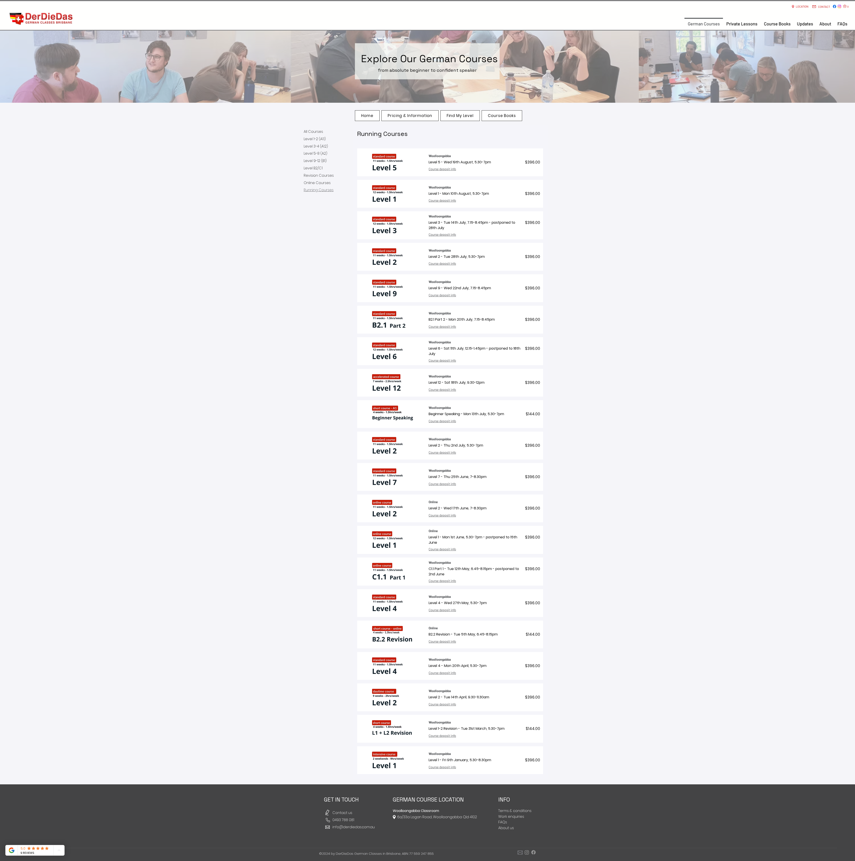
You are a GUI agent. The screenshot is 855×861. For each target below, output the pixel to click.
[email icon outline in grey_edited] (520, 852)
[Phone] (328, 820)
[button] (847, 6)
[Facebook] (834, 6)
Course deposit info (442, 169)
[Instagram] (839, 6)
